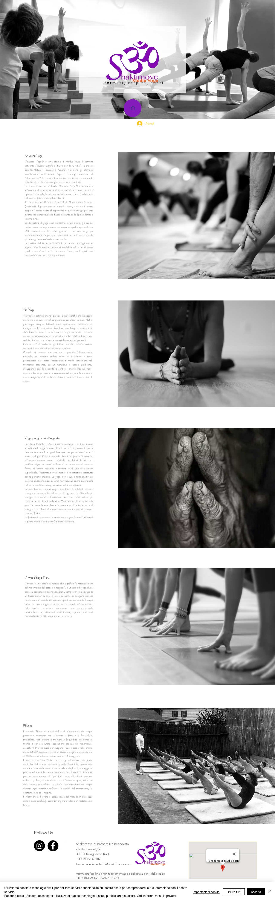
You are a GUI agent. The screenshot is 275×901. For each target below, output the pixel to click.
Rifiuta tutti (234, 892)
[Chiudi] (269, 892)
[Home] (132, 108)
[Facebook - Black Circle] (52, 845)
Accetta (256, 892)
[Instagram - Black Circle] (39, 845)
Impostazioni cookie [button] (206, 892)
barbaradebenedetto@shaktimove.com (103, 864)
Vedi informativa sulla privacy (156, 895)
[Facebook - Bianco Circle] (66, 845)
